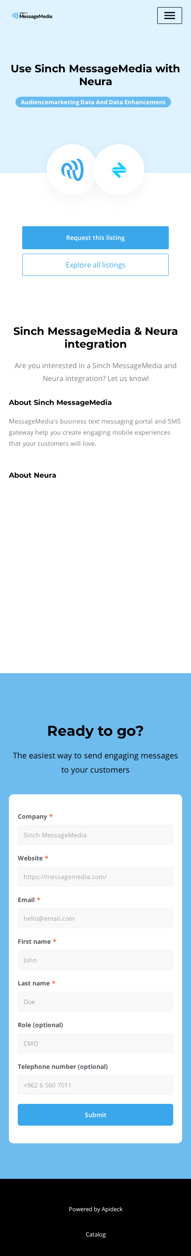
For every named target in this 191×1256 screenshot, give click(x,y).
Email (26, 899)
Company (32, 816)
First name (34, 941)
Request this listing (95, 237)
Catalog (96, 1234)
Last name (34, 983)
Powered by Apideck (96, 1209)
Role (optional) (40, 1024)
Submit (96, 1115)
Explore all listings (96, 265)
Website (30, 858)
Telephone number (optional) (63, 1066)
